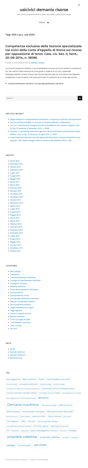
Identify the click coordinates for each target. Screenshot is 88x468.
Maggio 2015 (15, 179)
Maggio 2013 (15, 242)
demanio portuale (49, 405)
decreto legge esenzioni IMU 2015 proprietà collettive (21, 398)
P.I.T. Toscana (13, 430)
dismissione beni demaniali (60, 411)
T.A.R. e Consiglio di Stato (20, 319)
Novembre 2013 (16, 230)
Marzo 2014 (15, 221)
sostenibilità (74, 437)
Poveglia (73, 430)
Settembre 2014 (16, 203)
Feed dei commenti (17, 355)
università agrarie (24, 445)
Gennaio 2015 (15, 191)
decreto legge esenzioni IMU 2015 (71, 393)
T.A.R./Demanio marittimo (20, 322)
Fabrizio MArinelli (54, 416)
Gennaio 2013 (15, 245)
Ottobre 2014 (15, 200)
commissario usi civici (58, 379)
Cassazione (14, 274)
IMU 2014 (31, 421)
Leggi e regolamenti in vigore (22, 307)
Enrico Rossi (25, 416)
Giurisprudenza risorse (19, 295)
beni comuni (29, 379)
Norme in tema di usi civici (20, 313)
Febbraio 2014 (16, 224)
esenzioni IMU (38, 416)
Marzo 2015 (15, 185)
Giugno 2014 (15, 212)
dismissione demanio (12, 416)
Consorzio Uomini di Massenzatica (58, 388)
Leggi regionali (16, 310)
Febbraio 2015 (16, 188)
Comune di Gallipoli (11, 384)
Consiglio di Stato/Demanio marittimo (25, 280)
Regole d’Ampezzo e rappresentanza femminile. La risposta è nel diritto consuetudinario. (46, 119)
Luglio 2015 (14, 173)
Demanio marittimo (18, 286)
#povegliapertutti (13, 379)
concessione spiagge (45, 384)
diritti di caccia (65, 405)
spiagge (11, 445)
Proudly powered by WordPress (16, 459)
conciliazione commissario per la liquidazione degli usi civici (23, 388)
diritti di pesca (13, 411)
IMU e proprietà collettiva (48, 421)
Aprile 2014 (14, 218)
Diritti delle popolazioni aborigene (24, 289)
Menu (42, 23)
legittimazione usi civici (59, 426)
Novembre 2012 (16, 248)
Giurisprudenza (16, 292)
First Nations (12, 421)
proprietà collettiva (22, 437)
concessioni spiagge (58, 384)
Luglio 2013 (14, 236)
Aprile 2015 (14, 182)
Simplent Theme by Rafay (39, 459)
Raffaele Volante (37, 63)
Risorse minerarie (17, 316)
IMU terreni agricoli (40, 426)
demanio (43, 397)
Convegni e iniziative (18, 283)
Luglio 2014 (14, 209)
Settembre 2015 (16, 170)
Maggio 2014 (15, 215)
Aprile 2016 (14, 161)
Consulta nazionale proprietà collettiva (22, 393)
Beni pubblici (15, 271)
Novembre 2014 (16, 197)
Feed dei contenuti (17, 352)
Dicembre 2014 (16, 194)
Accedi (12, 349)
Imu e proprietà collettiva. (20, 304)
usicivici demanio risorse (44, 9)
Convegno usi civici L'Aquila (49, 393)
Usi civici (13, 328)
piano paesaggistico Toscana (44, 430)
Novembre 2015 (16, 164)
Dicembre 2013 (16, 227)
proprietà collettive (50, 437)
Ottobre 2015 (15, 167)
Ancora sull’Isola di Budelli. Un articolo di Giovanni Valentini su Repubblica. (40, 122)
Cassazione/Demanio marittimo (21, 83)
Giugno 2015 (15, 176)
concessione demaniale (28, 384)
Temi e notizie (16, 325)
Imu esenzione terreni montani (19, 426)
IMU (23, 421)
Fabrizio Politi (67, 416)
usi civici (40, 445)
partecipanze (25, 431)
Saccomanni (65, 437)
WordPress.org (16, 358)
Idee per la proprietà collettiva (22, 301)
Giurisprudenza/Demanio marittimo (49, 83)
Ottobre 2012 (15, 251)
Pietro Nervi (63, 431)
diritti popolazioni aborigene (33, 412)
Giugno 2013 (15, 239)
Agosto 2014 (15, 206)
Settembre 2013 (16, 233)
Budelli (41, 379)
